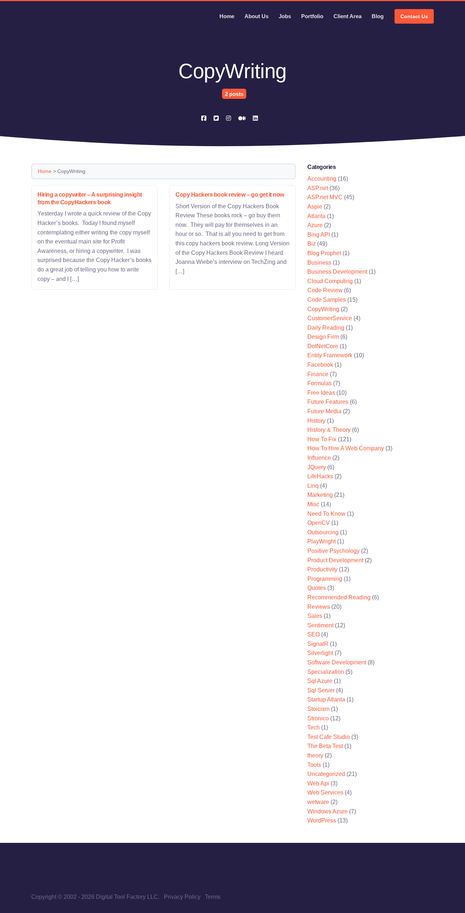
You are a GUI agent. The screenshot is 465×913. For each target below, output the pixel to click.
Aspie (314, 207)
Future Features (327, 402)
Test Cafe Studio (328, 737)
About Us (256, 16)
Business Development (337, 272)
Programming (324, 579)
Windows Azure (327, 811)
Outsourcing (323, 532)
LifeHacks (320, 476)
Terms (213, 897)
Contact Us (414, 16)
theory (315, 755)
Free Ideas (321, 393)
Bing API (318, 235)
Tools (314, 765)
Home (226, 16)
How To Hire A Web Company (345, 448)
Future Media (324, 411)
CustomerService (329, 318)
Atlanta (316, 216)
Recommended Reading (339, 597)
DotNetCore (322, 346)
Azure (315, 225)
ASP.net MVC (325, 197)
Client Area (347, 16)
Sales (314, 616)
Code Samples (326, 300)
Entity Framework (329, 355)
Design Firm (323, 337)
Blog (378, 16)
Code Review (325, 290)
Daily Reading (325, 328)
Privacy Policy (182, 897)
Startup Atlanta (326, 699)
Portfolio (312, 16)
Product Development (335, 560)
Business (319, 263)
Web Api (318, 783)
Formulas (319, 383)
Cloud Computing (330, 281)
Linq (313, 486)
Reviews (318, 607)
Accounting (321, 179)
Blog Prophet (324, 253)
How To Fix (321, 439)
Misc (313, 504)
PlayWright (321, 541)
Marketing (320, 495)
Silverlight (320, 653)
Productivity (322, 569)
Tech (313, 727)
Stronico (318, 718)
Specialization (325, 672)
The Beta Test (325, 746)
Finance (317, 374)
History (316, 421)
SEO (313, 634)
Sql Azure (319, 681)
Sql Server (321, 690)
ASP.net (317, 188)
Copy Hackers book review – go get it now (229, 195)
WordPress (321, 820)
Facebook (320, 365)
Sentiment (320, 625)
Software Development (336, 662)
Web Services (325, 792)
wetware (318, 802)
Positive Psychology (333, 551)
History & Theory (329, 430)
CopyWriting (323, 309)
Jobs (285, 16)
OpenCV (318, 523)
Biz (311, 244)
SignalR (317, 644)
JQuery (316, 467)
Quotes (316, 588)
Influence (319, 458)
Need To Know (326, 514)
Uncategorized (326, 774)
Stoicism (318, 709)
